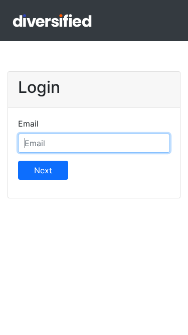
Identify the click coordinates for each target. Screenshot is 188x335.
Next (43, 170)
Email (28, 124)
